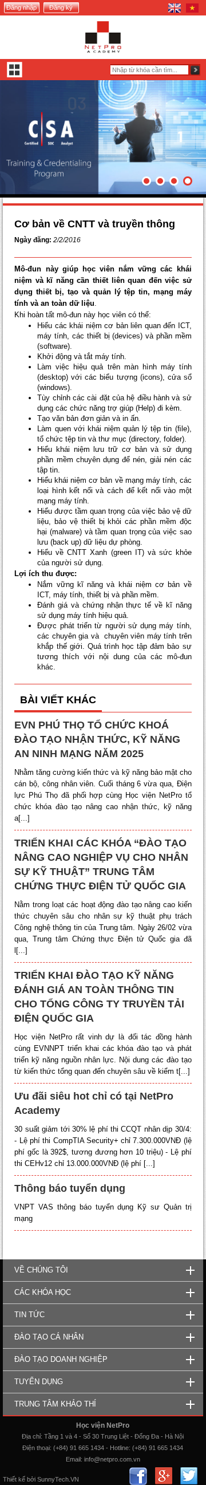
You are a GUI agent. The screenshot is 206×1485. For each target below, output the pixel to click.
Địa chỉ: (32, 1436)
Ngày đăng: (33, 240)
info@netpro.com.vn (112, 1459)
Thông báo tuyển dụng (69, 1188)
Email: (74, 1459)
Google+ (163, 1476)
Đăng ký (61, 7)
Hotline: (120, 1447)
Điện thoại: (37, 1447)
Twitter (188, 1476)
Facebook (138, 1476)
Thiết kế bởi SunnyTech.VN (41, 1479)
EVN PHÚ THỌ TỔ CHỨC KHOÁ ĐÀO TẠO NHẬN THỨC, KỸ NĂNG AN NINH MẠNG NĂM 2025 (97, 739)
